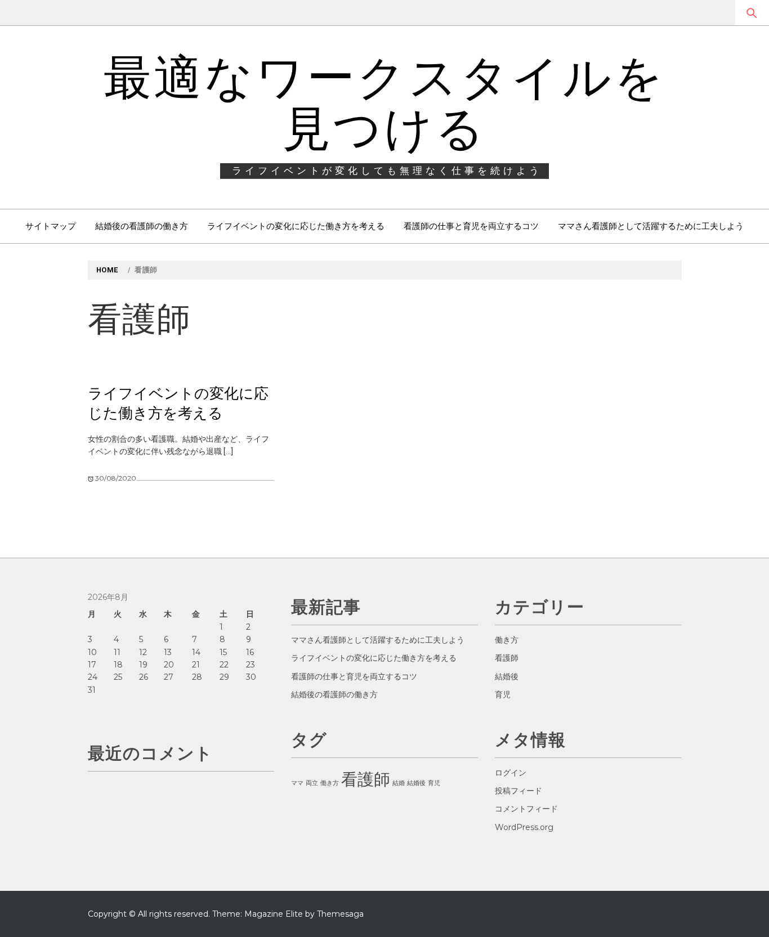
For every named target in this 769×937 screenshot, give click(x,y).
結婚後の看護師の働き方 (141, 226)
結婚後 (416, 783)
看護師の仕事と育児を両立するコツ (471, 226)
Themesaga (340, 914)
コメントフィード (526, 809)
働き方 (329, 783)
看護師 (365, 779)
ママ (297, 783)
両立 (312, 783)
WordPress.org (524, 827)
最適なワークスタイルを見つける (384, 103)
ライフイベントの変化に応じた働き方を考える (295, 226)
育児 (434, 783)
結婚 (398, 783)
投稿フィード (518, 791)
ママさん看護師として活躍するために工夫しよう (651, 226)
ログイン (510, 773)
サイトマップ (50, 226)
